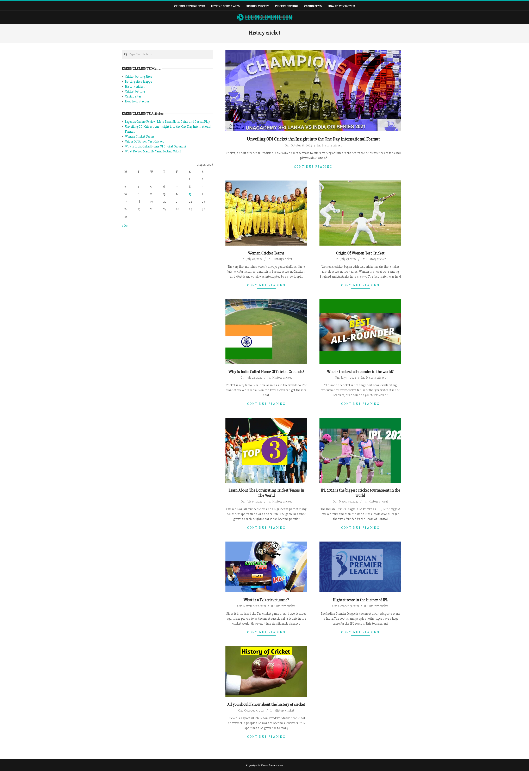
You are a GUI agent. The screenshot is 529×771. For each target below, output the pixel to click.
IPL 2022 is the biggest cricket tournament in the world (360, 493)
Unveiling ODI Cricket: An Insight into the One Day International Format (313, 139)
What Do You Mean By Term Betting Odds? (153, 151)
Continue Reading (313, 167)
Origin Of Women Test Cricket (360, 253)
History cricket (332, 145)
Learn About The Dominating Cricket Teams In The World (266, 493)
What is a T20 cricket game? (266, 600)
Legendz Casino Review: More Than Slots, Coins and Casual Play (167, 122)
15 (190, 194)
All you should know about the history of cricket (266, 704)
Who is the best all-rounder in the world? (360, 371)
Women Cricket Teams (266, 253)
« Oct (125, 226)
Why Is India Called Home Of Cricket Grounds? (266, 371)
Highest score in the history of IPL (360, 600)
